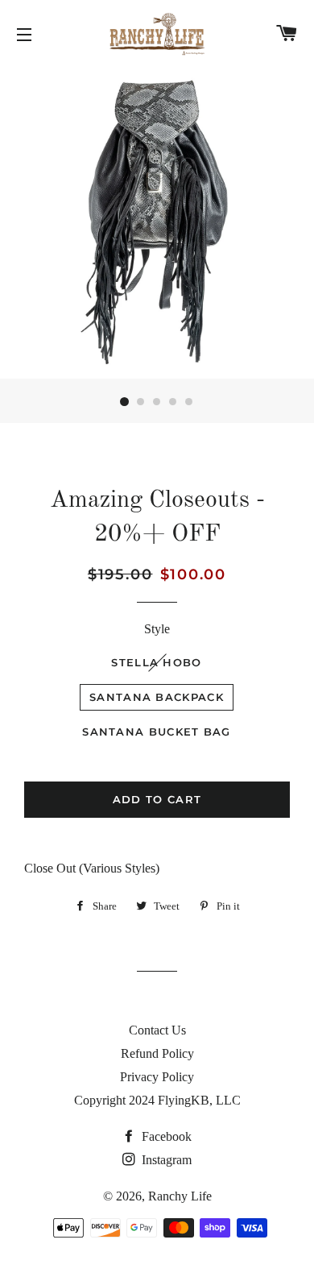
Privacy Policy (157, 1077)
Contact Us (157, 1030)
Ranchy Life (180, 1196)
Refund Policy (157, 1053)
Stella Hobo (156, 662)
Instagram (165, 1160)
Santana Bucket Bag (156, 731)
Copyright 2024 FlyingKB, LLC (157, 1100)
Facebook (165, 1136)
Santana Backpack (156, 696)
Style (157, 629)
